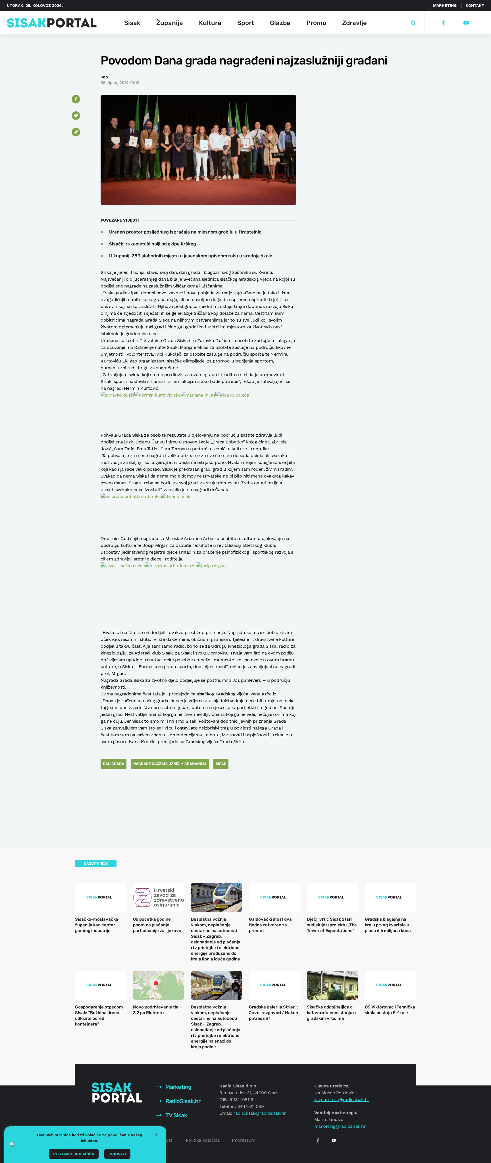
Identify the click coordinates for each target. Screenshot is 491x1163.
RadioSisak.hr (182, 1101)
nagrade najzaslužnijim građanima (170, 764)
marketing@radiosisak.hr (340, 1126)
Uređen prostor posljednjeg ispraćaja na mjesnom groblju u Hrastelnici (186, 232)
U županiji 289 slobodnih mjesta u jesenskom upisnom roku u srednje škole (190, 256)
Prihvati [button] (117, 1154)
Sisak (132, 23)
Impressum (243, 1140)
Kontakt (475, 5)
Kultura (210, 23)
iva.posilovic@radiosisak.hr (341, 1099)
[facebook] (443, 23)
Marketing (445, 5)
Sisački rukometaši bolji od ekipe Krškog (152, 244)
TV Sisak (175, 1115)
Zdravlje (354, 23)
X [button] (156, 1134)
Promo (316, 23)
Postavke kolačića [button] (73, 1154)
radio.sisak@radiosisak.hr (260, 1113)
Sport (245, 23)
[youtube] (466, 23)
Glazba (280, 23)
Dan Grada (113, 764)
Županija (169, 23)
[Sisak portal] (52, 23)
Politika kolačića (203, 1140)
